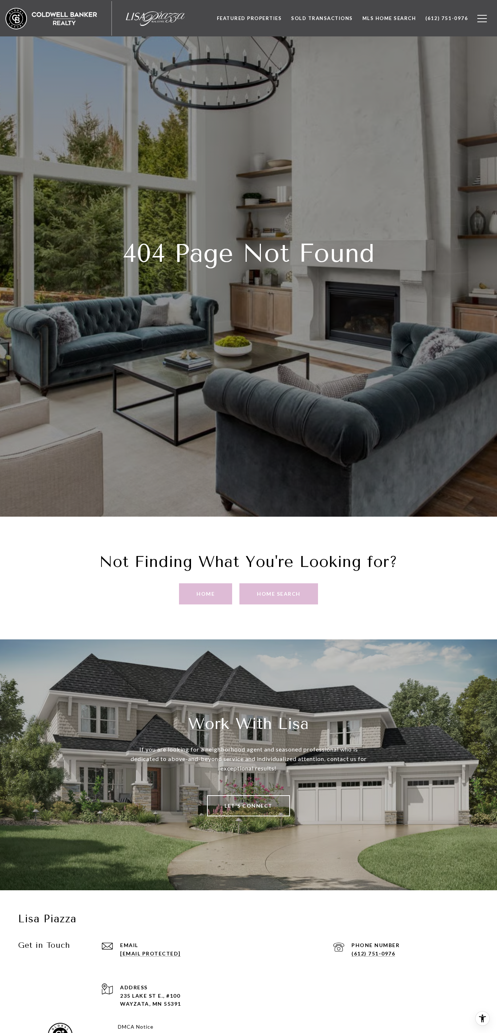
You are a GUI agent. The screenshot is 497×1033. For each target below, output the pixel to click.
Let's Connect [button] (248, 806)
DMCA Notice (136, 1027)
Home (205, 594)
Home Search (279, 594)
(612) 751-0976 (373, 953)
